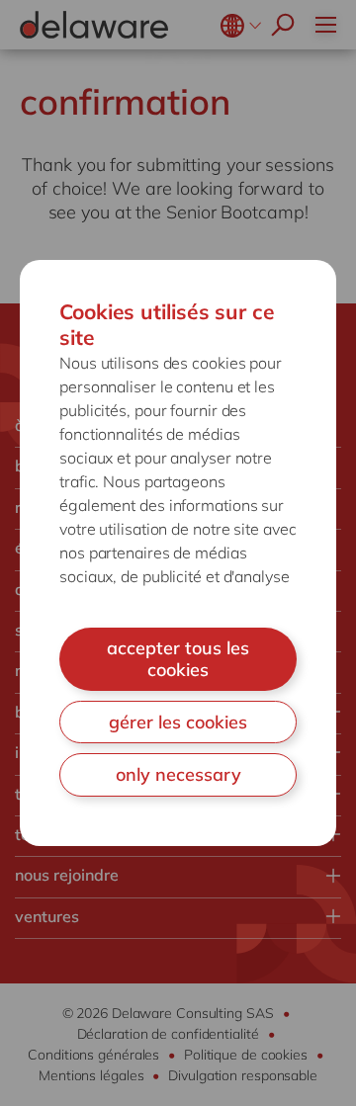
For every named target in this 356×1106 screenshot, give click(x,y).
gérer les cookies (178, 722)
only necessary (178, 774)
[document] (178, 552)
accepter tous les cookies (178, 659)
